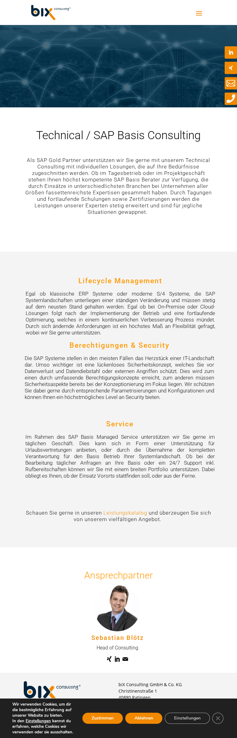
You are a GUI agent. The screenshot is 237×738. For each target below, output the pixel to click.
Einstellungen (38, 721)
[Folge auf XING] (231, 68)
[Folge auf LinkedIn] (231, 52)
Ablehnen (144, 718)
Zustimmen (103, 718)
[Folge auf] (109, 659)
